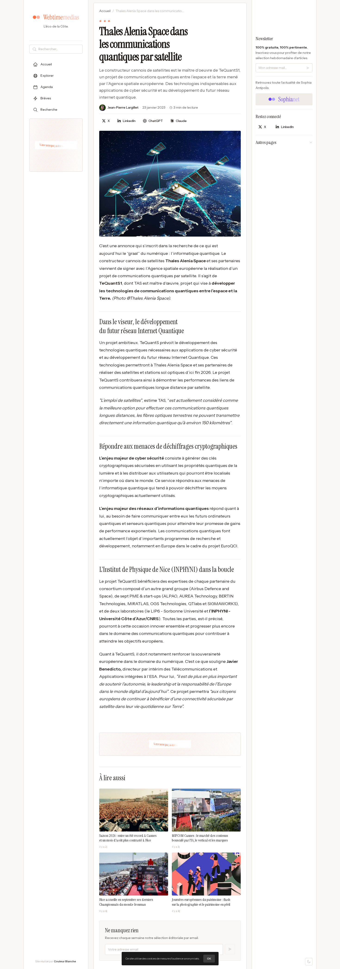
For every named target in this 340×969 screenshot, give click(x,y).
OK (209, 958)
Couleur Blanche (65, 961)
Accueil (105, 11)
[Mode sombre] (308, 961)
